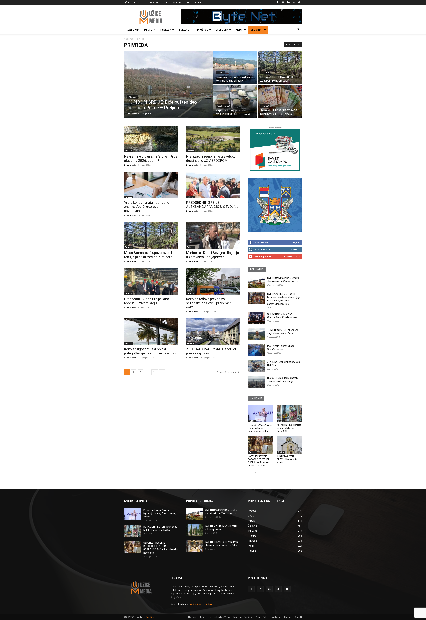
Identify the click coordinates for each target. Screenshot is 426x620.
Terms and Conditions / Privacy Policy (250, 617)
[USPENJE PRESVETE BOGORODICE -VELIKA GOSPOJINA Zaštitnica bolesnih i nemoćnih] (260, 445)
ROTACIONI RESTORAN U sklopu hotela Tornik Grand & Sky (289, 428)
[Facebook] (277, 2)
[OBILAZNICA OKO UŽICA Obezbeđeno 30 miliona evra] (256, 318)
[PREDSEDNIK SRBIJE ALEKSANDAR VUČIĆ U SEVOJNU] (213, 185)
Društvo (202, 29)
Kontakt (198, 2)
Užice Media (133, 113)
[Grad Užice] (275, 205)
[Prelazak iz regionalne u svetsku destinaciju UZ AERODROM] (213, 139)
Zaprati (295, 249)
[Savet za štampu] (275, 150)
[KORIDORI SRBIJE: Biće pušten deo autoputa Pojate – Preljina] (168, 89)
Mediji (239, 29)
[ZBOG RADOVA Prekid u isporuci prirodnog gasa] (213, 331)
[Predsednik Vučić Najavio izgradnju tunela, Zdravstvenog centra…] (260, 413)
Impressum (205, 617)
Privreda (165, 29)
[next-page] (162, 372)
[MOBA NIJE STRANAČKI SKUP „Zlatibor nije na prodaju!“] (280, 67)
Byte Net (150, 617)
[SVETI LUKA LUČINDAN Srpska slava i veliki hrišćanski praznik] (256, 282)
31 (154, 372)
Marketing (176, 2)
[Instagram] (282, 2)
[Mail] (293, 2)
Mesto (148, 29)
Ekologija (222, 29)
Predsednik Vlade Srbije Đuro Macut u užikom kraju (146, 301)
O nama (188, 2)
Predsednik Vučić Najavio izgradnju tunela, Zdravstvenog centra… (260, 428)
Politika (190, 197)
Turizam (184, 29)
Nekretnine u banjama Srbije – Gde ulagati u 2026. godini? (150, 158)
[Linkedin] (288, 2)
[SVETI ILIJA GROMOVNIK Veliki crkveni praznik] (194, 530)
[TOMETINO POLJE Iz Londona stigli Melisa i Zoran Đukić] (256, 334)
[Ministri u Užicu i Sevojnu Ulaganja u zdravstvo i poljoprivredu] (213, 235)
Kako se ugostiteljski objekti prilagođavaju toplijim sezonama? (150, 351)
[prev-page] (250, 472)
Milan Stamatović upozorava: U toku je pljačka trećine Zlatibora (148, 255)
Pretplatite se (292, 256)
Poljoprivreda (223, 106)
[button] (298, 30)
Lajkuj (296, 242)
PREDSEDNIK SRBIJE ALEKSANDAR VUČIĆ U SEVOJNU (212, 205)
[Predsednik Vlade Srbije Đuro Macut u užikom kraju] (151, 281)
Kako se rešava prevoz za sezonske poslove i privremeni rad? (209, 303)
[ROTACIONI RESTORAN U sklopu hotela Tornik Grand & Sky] (289, 413)
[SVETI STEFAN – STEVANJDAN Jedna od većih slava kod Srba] (194, 546)
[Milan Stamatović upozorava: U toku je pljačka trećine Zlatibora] (151, 235)
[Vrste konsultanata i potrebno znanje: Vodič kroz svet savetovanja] (151, 185)
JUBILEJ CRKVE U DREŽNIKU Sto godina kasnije (287, 459)
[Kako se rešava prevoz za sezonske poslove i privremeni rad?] (213, 281)
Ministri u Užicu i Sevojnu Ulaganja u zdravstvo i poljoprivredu (212, 255)
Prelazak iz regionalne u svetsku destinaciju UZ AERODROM (210, 158)
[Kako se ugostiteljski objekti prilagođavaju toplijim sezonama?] (151, 331)
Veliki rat (257, 29)
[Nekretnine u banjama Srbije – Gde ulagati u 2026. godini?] (151, 139)
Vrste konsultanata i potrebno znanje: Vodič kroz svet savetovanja (146, 207)
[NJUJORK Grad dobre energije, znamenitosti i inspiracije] (256, 382)
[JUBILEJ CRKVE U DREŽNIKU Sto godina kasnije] (289, 445)
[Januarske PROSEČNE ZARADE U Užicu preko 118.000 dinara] (280, 101)
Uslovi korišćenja (222, 617)
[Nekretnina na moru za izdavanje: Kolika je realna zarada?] (235, 67)
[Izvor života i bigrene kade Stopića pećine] (256, 350)
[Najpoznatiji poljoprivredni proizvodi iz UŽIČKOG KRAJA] (235, 101)
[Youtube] (299, 2)
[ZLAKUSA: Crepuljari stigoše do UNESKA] (256, 366)
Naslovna (132, 29)
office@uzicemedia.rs (201, 604)
